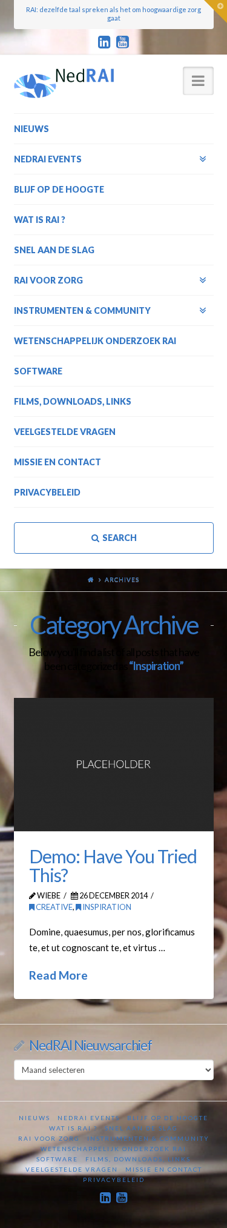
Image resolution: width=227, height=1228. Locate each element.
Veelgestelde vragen (71, 1169)
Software (57, 1159)
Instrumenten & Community (148, 1138)
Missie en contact (163, 1169)
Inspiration (106, 907)
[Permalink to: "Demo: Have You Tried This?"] (114, 764)
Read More (58, 975)
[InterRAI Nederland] (64, 83)
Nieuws (34, 1117)
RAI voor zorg (49, 1138)
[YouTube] (122, 42)
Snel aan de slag (141, 1128)
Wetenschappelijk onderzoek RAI (113, 1148)
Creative (54, 907)
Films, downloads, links (138, 1159)
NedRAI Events (89, 1117)
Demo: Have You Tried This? (113, 865)
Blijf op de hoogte (167, 1117)
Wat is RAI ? (73, 1128)
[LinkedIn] (104, 42)
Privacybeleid (114, 1179)
